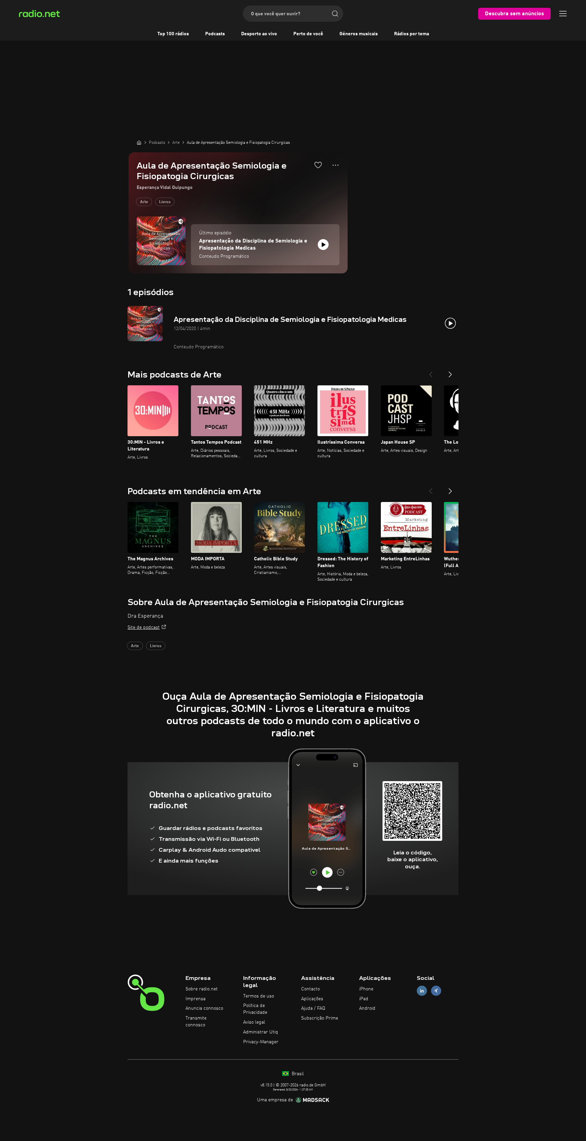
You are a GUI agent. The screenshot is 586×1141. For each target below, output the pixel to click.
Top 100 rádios (173, 34)
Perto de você (308, 34)
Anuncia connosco (204, 1008)
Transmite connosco (196, 1021)
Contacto (310, 989)
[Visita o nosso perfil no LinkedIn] (422, 990)
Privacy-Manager (260, 1042)
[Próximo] (450, 372)
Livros (165, 202)
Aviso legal (254, 1022)
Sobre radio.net (201, 989)
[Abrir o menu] (563, 13)
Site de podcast (144, 627)
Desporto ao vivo (259, 34)
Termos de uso (258, 996)
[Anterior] (431, 372)
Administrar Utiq (260, 1032)
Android (367, 1008)
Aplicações (312, 999)
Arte (144, 202)
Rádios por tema (411, 34)
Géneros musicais (358, 34)
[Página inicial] (139, 142)
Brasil (297, 1073)
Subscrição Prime (319, 1018)
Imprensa (195, 999)
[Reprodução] (323, 244)
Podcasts (215, 34)
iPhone (366, 989)
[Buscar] (335, 13)
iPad (363, 999)
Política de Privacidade (255, 1009)
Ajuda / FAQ (313, 1008)
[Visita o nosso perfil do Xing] (436, 990)
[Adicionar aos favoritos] (318, 164)
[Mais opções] (335, 165)
